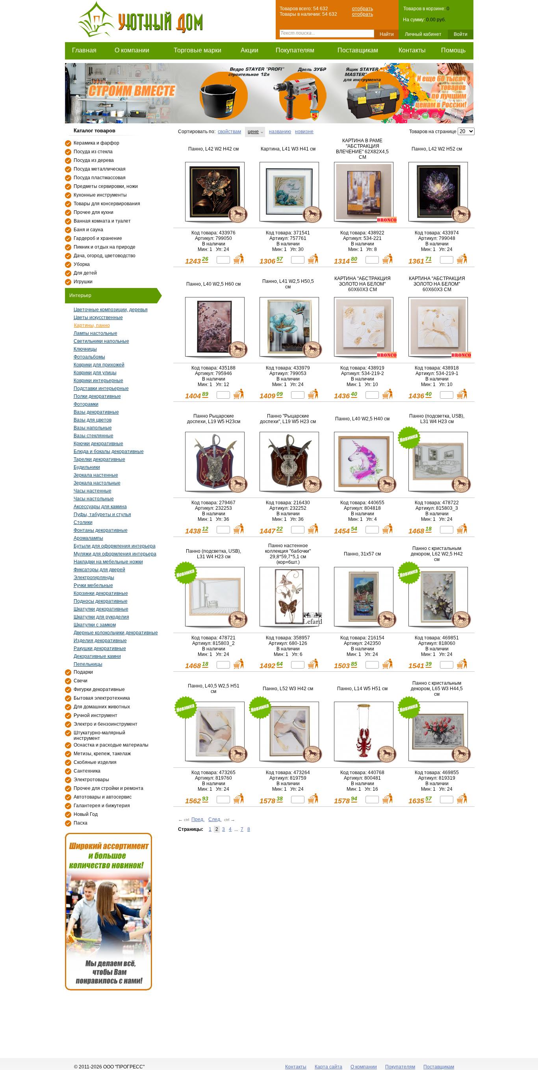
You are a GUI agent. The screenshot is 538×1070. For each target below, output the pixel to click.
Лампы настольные (95, 333)
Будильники (87, 467)
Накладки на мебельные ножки (108, 562)
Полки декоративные (97, 396)
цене (253, 131)
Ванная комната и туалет (102, 221)
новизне (304, 131)
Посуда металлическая (100, 169)
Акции (249, 50)
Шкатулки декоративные (101, 609)
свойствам (229, 131)
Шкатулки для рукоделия (101, 617)
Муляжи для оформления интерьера (115, 554)
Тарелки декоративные (99, 459)
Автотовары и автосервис (103, 797)
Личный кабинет (423, 34)
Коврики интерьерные (98, 380)
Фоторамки (86, 404)
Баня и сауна (88, 229)
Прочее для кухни (93, 212)
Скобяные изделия (95, 762)
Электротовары (91, 779)
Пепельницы (88, 664)
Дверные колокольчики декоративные (116, 632)
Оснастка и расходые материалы (111, 745)
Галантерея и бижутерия (102, 805)
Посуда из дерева (94, 160)
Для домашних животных (102, 707)
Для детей (85, 273)
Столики (83, 522)
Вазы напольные (93, 428)
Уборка (82, 264)
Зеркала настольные (97, 483)
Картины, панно (92, 325)
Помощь (453, 50)
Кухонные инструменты (100, 195)
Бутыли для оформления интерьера (115, 546)
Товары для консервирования (107, 203)
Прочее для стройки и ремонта (108, 788)
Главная (84, 50)
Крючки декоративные (98, 443)
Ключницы (85, 349)
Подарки (83, 672)
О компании (132, 50)
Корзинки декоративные (101, 593)
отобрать (362, 8)
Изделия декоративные (100, 640)
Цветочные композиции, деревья (111, 309)
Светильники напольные (101, 341)
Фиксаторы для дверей (99, 569)
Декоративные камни (97, 656)
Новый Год (86, 814)
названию (280, 131)
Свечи (80, 681)
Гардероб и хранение (98, 238)
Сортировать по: (196, 131)
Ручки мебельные (93, 585)
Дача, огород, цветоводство (104, 255)
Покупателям (295, 50)
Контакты (412, 50)
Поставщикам (358, 50)
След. (214, 819)
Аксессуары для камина (100, 506)
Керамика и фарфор (96, 143)
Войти (461, 34)
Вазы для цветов (92, 420)
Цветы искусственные (98, 317)
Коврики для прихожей (99, 365)
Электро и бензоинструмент (105, 724)
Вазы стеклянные (93, 435)
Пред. (197, 819)
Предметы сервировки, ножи (106, 186)
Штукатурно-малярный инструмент (99, 735)
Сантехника (87, 771)
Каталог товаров (94, 131)
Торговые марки (197, 50)
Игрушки (83, 281)
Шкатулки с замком (95, 625)
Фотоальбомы (89, 357)
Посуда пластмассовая (100, 177)
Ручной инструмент (95, 715)
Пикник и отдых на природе (104, 247)
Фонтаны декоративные (101, 530)
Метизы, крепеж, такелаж (102, 753)
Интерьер (80, 295)
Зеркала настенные (96, 475)
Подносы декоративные (101, 601)
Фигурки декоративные (99, 689)
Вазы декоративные (96, 412)
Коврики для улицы (95, 372)
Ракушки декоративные (100, 648)
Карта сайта (328, 1067)
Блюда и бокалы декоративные (109, 451)
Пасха (80, 823)
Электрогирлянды (94, 577)
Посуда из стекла (93, 151)
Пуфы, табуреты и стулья (102, 514)
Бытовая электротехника (102, 698)
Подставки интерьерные (101, 388)
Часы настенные (92, 491)
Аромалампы (88, 538)
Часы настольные (94, 499)
